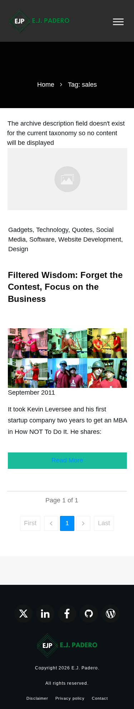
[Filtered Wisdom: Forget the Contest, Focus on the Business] (67, 178)
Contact (100, 698)
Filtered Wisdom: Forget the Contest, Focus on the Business (65, 287)
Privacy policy (70, 698)
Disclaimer (37, 698)
